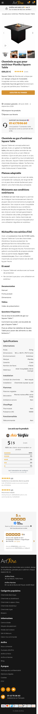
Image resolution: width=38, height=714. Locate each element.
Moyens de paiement (8, 626)
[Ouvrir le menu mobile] (3, 3)
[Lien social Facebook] (3, 689)
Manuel (4, 290)
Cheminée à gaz (7, 609)
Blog (2, 661)
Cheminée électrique (8, 595)
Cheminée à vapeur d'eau (10, 602)
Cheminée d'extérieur (9, 606)
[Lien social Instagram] (8, 689)
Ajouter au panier (18, 93)
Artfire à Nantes (6, 657)
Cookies (4, 678)
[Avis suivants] (34, 541)
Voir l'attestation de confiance (18, 470)
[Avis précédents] (2, 541)
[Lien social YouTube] (13, 689)
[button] (4, 33)
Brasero (4, 613)
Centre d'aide (6, 623)
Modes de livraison (7, 630)
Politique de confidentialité (11, 670)
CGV (2, 681)
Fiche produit (7, 294)
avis (26, 72)
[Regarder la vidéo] (5, 45)
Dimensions (6, 297)
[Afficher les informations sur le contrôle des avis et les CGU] (31, 526)
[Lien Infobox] (18, 125)
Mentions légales (7, 674)
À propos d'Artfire (7, 650)
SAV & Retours (6, 633)
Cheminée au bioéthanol (10, 599)
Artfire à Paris (6, 654)
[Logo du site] (18, 2)
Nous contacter (6, 646)
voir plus (17, 541)
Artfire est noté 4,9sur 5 (19, 7)
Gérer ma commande (9, 637)
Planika (30, 359)
